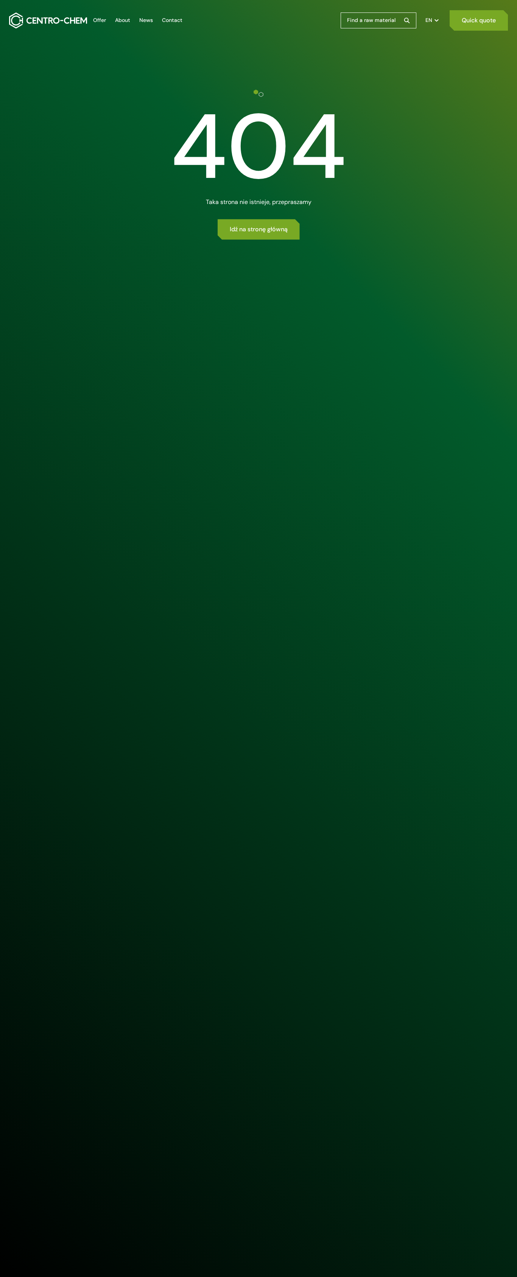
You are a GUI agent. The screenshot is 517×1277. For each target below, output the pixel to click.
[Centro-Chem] (48, 20)
